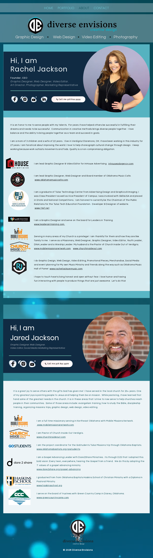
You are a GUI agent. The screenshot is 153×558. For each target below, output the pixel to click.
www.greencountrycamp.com (53, 498)
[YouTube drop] (34, 99)
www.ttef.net (42, 208)
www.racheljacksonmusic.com (66, 269)
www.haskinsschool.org (49, 485)
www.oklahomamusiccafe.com (51, 180)
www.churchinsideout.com (87, 248)
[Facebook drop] (14, 99)
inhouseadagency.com (120, 164)
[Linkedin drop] (44, 99)
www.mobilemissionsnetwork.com (52, 248)
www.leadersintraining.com (49, 224)
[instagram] (24, 99)
